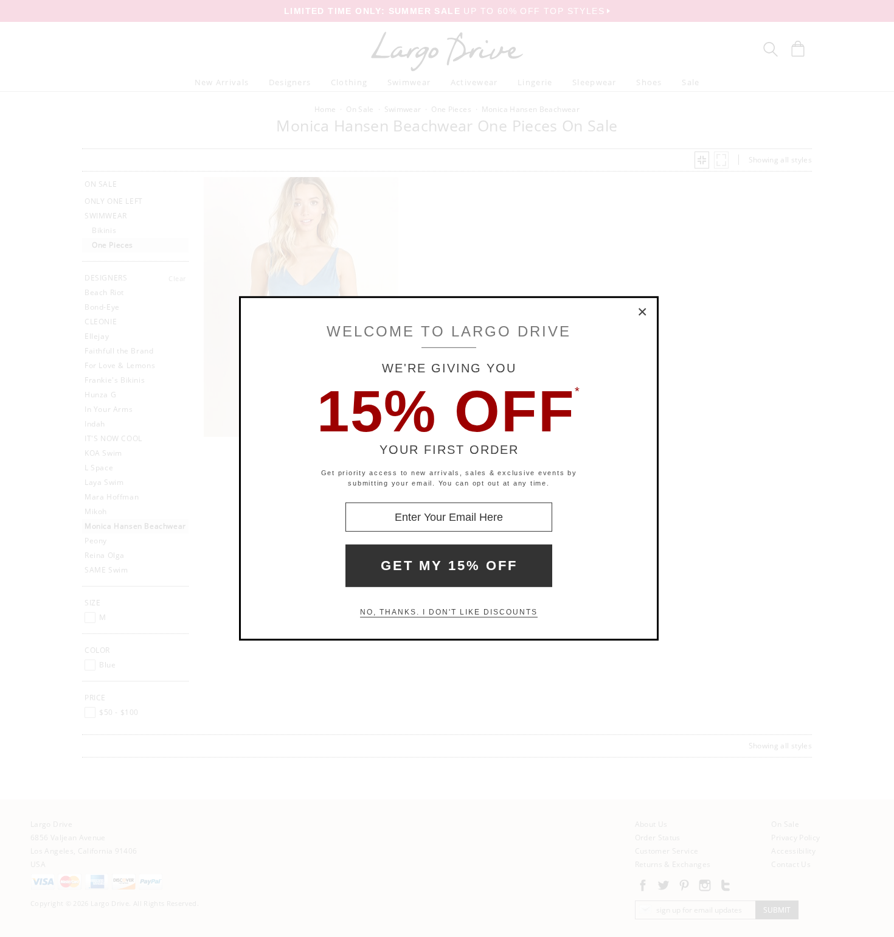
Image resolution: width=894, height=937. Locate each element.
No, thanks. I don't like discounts (449, 612)
